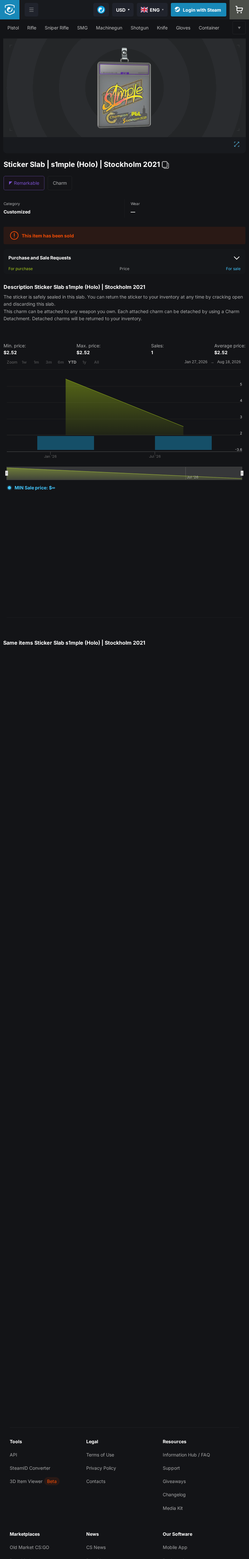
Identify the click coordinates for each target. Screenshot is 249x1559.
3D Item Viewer (26, 1481)
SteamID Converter (30, 1468)
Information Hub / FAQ (186, 1454)
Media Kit (173, 1508)
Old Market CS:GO (29, 1547)
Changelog (174, 1494)
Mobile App (175, 1547)
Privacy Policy (101, 1468)
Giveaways (174, 1481)
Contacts (95, 1481)
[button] (13, 27)
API (13, 1454)
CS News (96, 1547)
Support (171, 1468)
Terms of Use (100, 1454)
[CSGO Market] (9, 9)
